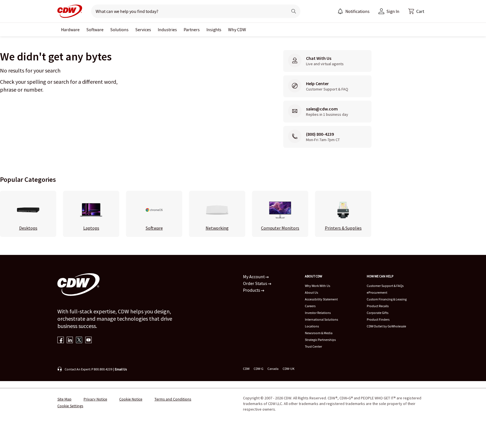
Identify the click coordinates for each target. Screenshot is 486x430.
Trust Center (313, 346)
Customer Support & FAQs (385, 286)
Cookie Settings (70, 405)
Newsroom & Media (318, 333)
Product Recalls (378, 306)
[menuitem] (340, 11)
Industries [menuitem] (167, 29)
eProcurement (377, 292)
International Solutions (321, 319)
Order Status (255, 283)
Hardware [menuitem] (70, 29)
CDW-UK (288, 368)
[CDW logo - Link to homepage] (69, 11)
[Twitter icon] (79, 340)
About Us (311, 292)
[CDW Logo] (69, 11)
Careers (310, 306)
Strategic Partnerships (320, 340)
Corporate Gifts (377, 313)
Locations (312, 326)
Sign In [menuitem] (392, 11)
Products (252, 290)
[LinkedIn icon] (70, 340)
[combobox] (187, 11)
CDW (246, 368)
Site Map (64, 399)
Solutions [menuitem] (119, 29)
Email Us (121, 369)
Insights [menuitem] (213, 29)
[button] (416, 11)
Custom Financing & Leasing (387, 299)
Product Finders (378, 319)
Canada (272, 368)
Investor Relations (318, 313)
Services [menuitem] (143, 29)
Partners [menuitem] (192, 29)
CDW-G (258, 368)
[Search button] (293, 11)
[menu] (353, 11)
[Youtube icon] (88, 340)
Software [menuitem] (95, 29)
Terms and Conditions (172, 399)
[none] (70, 29)
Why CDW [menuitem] (237, 29)
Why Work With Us (317, 286)
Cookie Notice (130, 399)
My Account (254, 276)
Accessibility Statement (321, 299)
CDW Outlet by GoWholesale (386, 326)
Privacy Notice (95, 399)
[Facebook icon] (60, 340)
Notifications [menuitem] (357, 11)
